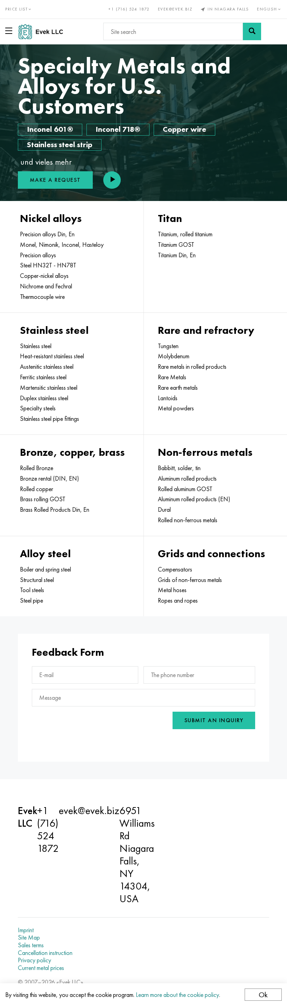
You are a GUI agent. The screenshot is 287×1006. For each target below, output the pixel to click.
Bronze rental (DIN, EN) (49, 478)
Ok (263, 995)
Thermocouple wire (42, 296)
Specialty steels (38, 408)
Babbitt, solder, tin (179, 468)
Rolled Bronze (36, 468)
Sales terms (31, 945)
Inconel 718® (118, 129)
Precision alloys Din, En (47, 234)
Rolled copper (36, 489)
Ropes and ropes (178, 600)
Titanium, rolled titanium (185, 234)
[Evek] (44, 31)
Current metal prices (41, 968)
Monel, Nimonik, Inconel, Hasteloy (62, 244)
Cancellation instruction (45, 953)
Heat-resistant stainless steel (52, 356)
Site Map (29, 937)
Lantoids (167, 398)
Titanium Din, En (177, 255)
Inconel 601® (50, 129)
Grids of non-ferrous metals (190, 579)
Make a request (55, 180)
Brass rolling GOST (42, 499)
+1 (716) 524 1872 (129, 9)
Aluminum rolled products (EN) (194, 499)
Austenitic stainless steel (47, 366)
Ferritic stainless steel (43, 377)
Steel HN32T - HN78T (48, 265)
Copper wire (184, 129)
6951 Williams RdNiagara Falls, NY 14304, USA (137, 854)
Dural (164, 509)
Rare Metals (172, 377)
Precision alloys (38, 255)
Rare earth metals (178, 387)
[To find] (252, 31)
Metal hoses (172, 590)
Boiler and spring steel (45, 569)
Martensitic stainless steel (48, 387)
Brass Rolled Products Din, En (54, 509)
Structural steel (37, 579)
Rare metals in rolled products (192, 366)
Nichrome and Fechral (46, 286)
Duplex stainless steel (44, 398)
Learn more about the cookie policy (177, 995)
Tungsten (168, 346)
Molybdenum (173, 356)
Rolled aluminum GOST (185, 489)
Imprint (26, 930)
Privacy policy (34, 960)
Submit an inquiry (214, 720)
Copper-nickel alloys (44, 275)
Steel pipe (31, 600)
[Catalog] (10, 30)
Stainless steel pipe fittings (49, 418)
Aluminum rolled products (187, 478)
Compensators (175, 569)
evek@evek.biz (175, 9)
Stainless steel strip (59, 144)
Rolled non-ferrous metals (187, 520)
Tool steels (32, 590)
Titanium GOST (176, 244)
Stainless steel (35, 346)
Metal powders (176, 408)
